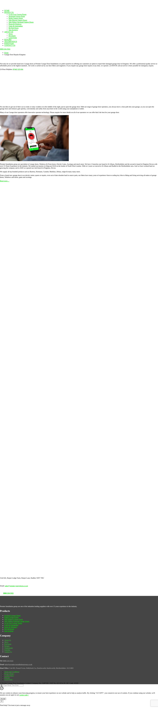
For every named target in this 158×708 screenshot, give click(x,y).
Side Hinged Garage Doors (18, 20)
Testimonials (10, 41)
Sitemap (7, 678)
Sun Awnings (13, 30)
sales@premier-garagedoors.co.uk (16, 586)
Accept (3, 699)
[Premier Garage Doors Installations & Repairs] (13, 7)
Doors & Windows (15, 24)
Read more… (4, 181)
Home (6, 10)
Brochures (12, 36)
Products (9, 12)
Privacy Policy (9, 674)
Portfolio (9, 43)
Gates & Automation (16, 26)
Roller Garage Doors (16, 18)
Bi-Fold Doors (13, 28)
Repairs (7, 39)
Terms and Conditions (11, 672)
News (11, 34)
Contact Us (9, 45)
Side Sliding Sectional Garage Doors (21, 22)
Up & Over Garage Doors (17, 14)
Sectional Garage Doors (17, 16)
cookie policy (23, 695)
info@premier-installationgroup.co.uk (18, 664)
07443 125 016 (18, 69)
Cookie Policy (9, 676)
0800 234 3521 (8, 593)
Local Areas (13, 38)
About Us (8, 32)
